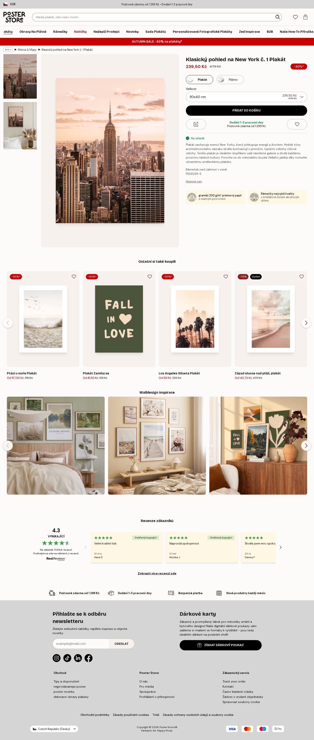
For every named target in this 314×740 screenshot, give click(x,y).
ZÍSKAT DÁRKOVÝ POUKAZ (224, 645)
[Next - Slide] (306, 323)
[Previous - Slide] (8, 323)
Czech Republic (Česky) (54, 729)
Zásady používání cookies (131, 715)
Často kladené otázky (238, 692)
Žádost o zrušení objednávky (243, 697)
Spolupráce (147, 692)
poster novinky (64, 692)
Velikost (191, 89)
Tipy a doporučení (66, 681)
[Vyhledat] (278, 17)
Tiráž (156, 715)
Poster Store (167, 727)
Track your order (234, 681)
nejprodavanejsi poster (70, 686)
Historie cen (194, 181)
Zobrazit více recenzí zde (157, 573)
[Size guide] (196, 124)
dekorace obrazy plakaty (71, 697)
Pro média (146, 686)
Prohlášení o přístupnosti (157, 697)
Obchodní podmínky (95, 715)
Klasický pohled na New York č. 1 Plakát (67, 50)
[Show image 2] (20, 125)
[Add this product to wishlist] (297, 124)
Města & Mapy (27, 50)
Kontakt (228, 686)
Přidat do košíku (246, 110)
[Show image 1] (20, 76)
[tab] (295, 17)
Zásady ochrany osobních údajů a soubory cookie (198, 715)
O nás (143, 681)
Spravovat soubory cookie (241, 702)
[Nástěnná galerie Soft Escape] (56, 446)
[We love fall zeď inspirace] (258, 446)
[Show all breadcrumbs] (8, 49)
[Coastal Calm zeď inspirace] (157, 446)
